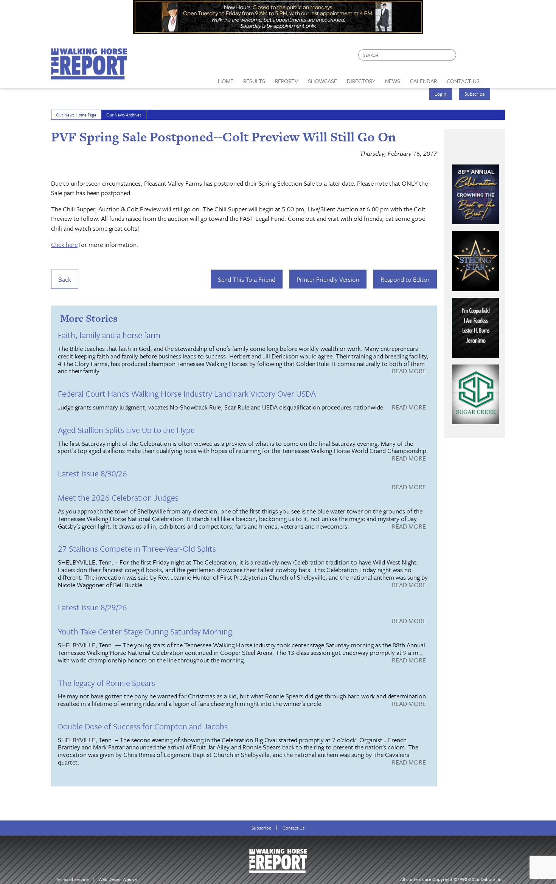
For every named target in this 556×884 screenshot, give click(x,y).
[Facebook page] (466, 57)
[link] (225, 79)
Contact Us (293, 827)
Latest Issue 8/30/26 (92, 473)
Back (64, 279)
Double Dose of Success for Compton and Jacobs (143, 726)
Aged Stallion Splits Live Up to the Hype (126, 430)
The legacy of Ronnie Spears (106, 683)
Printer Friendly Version (328, 279)
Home (225, 81)
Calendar (423, 81)
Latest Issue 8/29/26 (92, 607)
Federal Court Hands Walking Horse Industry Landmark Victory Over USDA (187, 393)
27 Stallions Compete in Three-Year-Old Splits (137, 548)
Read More (409, 371)
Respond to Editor (405, 279)
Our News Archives (123, 115)
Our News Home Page (76, 115)
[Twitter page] (480, 57)
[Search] (451, 55)
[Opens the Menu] (495, 78)
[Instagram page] (494, 57)
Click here (64, 244)
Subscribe (474, 94)
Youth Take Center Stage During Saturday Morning (145, 631)
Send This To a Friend (246, 279)
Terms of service (72, 879)
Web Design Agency (117, 879)
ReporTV (286, 81)
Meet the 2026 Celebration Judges (118, 497)
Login (440, 94)
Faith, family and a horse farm (109, 335)
